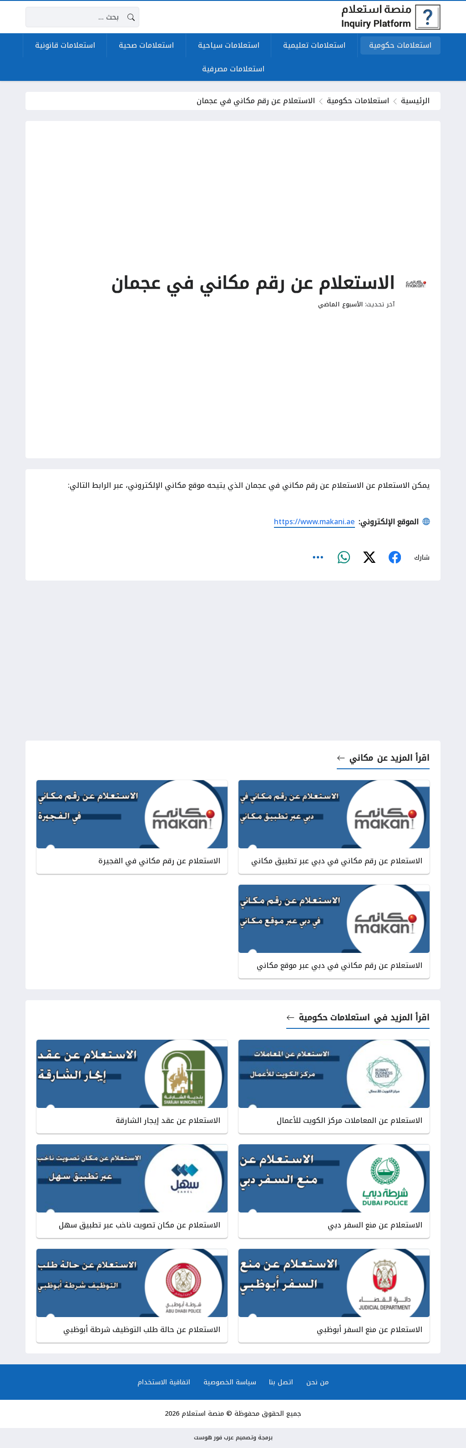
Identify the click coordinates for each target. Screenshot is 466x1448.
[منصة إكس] (369, 557)
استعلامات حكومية (358, 101)
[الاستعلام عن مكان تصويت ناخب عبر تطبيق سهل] (132, 1191)
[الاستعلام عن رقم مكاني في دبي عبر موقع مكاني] (334, 931)
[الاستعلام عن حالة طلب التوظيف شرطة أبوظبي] (132, 1296)
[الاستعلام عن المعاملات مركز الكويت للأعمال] (334, 1086)
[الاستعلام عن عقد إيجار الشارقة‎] (132, 1086)
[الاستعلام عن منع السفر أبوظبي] (334, 1296)
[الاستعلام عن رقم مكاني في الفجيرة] (132, 827)
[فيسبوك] (394, 557)
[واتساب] (343, 557)
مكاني (361, 758)
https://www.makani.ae (314, 522)
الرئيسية (415, 101)
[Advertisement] (233, 195)
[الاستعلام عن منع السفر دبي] (334, 1191)
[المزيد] (318, 557)
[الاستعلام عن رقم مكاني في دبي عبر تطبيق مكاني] (334, 827)
